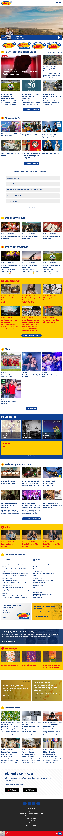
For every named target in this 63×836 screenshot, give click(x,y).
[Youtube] (33, 803)
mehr (27, 560)
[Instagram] (29, 803)
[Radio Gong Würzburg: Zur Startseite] (6, 3)
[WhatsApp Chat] (59, 37)
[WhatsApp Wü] (38, 803)
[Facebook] (25, 803)
